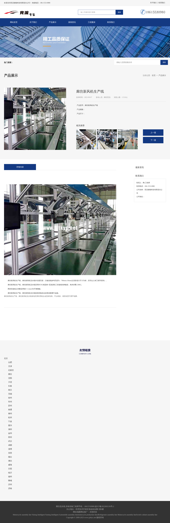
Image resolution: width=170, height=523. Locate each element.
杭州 (10, 417)
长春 (10, 386)
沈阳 (10, 378)
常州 (10, 402)
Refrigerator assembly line (107, 515)
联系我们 (162, 3)
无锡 (10, 394)
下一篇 (153, 140)
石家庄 (11, 370)
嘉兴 (10, 425)
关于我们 (153, 3)
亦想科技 (93, 512)
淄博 (10, 449)
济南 (10, 488)
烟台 (10, 457)
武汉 (10, 441)
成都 (10, 445)
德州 (10, 477)
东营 (10, 453)
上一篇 (153, 133)
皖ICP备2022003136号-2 (104, 506)
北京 (6, 358)
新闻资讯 (72, 22)
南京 (10, 390)
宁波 (10, 421)
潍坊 (10, 461)
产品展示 (52, 22)
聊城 (10, 481)
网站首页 (13, 22)
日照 (10, 469)
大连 (10, 382)
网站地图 (76, 512)
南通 (10, 410)
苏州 (10, 406)
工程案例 (91, 22)
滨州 (10, 484)
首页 (154, 75)
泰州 (10, 414)
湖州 (10, 429)
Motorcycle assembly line (22, 515)
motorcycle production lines (88, 515)
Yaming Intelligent (52, 515)
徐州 (10, 398)
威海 (10, 465)
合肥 (10, 362)
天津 (10, 366)
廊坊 (10, 374)
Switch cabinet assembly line (146, 515)
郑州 (10, 437)
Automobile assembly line (68, 515)
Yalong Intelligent (38, 515)
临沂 (10, 473)
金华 (10, 433)
